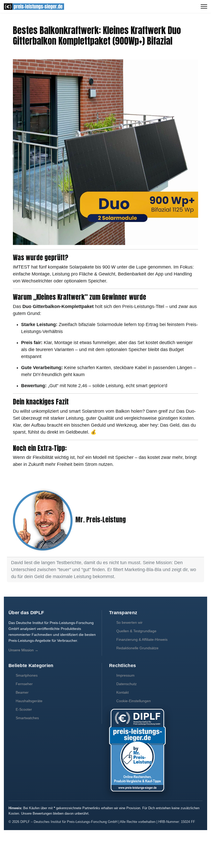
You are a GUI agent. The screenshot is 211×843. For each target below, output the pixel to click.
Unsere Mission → (23, 650)
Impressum (125, 675)
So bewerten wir (129, 622)
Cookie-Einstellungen (133, 701)
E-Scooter (24, 709)
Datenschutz (126, 684)
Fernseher (24, 684)
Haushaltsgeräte (29, 701)
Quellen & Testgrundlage (136, 631)
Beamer (22, 692)
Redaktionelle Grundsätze (137, 648)
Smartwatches (27, 718)
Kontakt (122, 692)
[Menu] (204, 6)
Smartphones (27, 675)
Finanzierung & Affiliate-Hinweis (142, 639)
